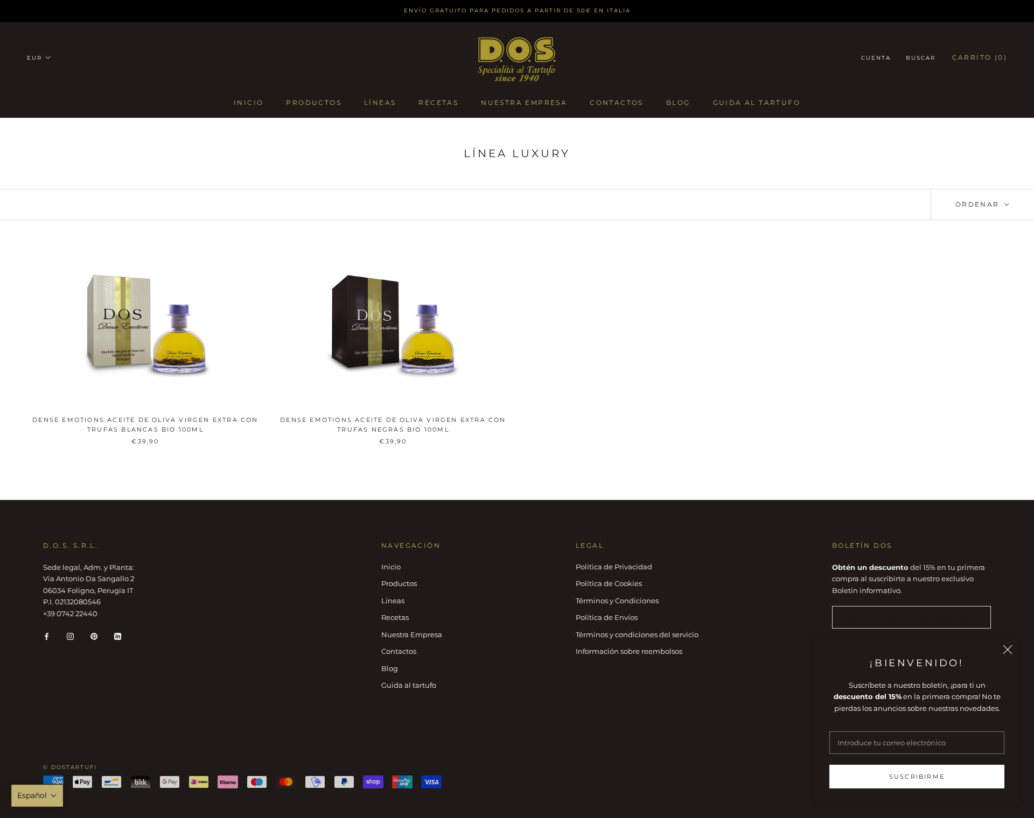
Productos (313, 102)
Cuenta (876, 57)
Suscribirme (917, 776)
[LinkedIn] (117, 635)
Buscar (920, 57)
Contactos (617, 102)
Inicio (248, 102)
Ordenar (978, 204)
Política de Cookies (609, 583)
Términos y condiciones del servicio (637, 634)
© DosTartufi (70, 767)
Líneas (380, 102)
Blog (678, 102)
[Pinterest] (93, 635)
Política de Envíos (607, 617)
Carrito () (979, 57)
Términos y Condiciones (617, 600)
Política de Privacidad (614, 566)
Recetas (438, 102)
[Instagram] (70, 635)
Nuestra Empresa (524, 102)
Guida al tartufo (756, 102)
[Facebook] (46, 635)
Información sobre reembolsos (629, 651)
